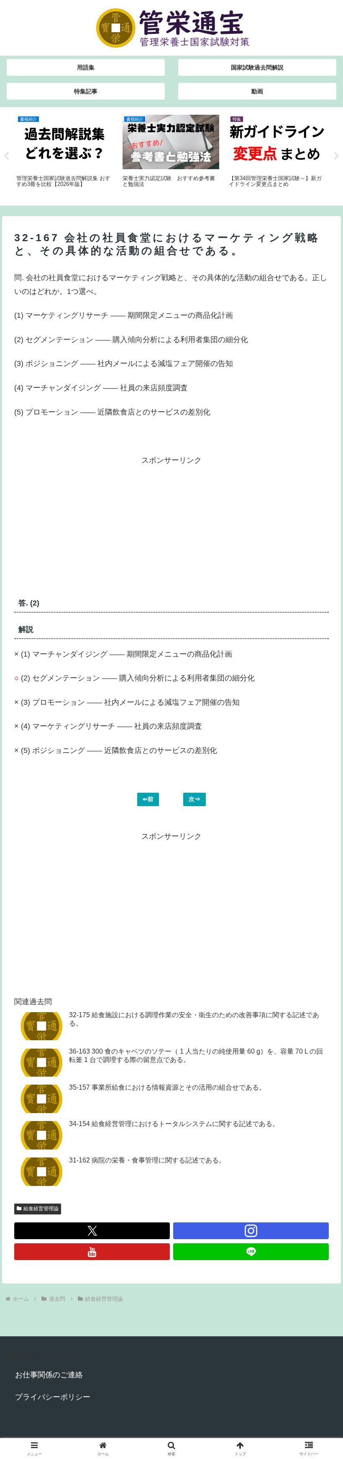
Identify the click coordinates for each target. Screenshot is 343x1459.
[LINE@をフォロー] (251, 1251)
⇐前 (148, 799)
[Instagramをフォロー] (251, 1230)
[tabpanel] (64, 155)
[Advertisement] (93, 525)
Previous (6, 156)
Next (337, 156)
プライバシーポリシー (52, 1397)
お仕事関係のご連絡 (49, 1375)
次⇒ (194, 799)
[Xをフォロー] (92, 1230)
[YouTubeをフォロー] (92, 1251)
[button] (317, 1203)
